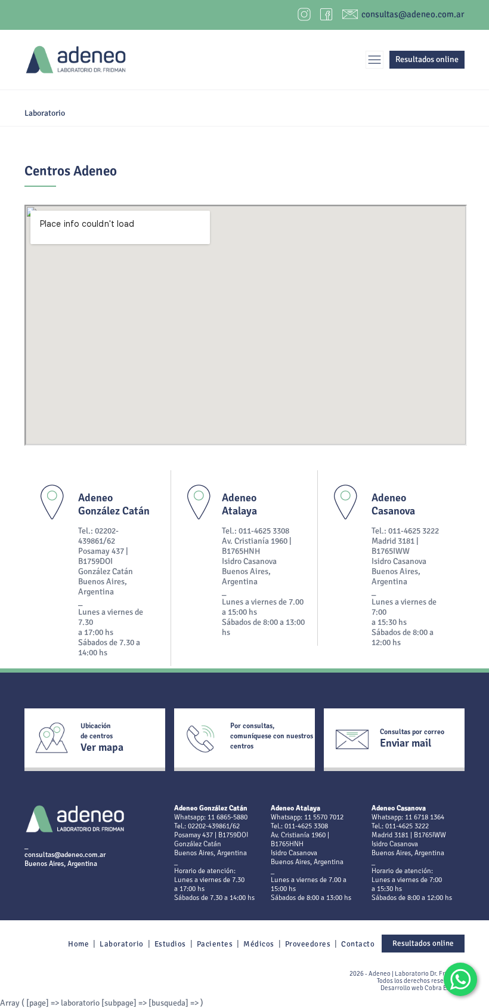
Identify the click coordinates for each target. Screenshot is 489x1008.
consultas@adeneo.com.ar (413, 14)
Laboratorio (122, 944)
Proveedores (308, 944)
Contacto (358, 944)
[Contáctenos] (455, 974)
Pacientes (215, 944)
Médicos (258, 944)
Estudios (170, 944)
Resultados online (427, 59)
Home (78, 944)
